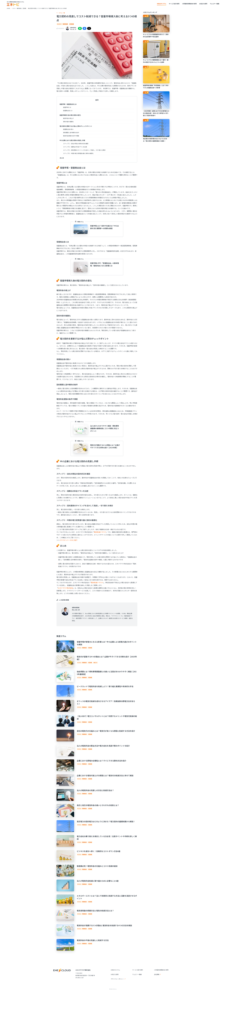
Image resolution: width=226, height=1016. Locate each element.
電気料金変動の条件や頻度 (71, 136)
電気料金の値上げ (68, 118)
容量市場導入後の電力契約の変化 (70, 115)
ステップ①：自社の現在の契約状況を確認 (75, 143)
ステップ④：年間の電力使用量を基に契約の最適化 (78, 153)
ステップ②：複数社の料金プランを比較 (75, 147)
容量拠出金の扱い (68, 129)
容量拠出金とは (67, 110)
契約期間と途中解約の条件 (71, 132)
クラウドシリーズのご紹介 (68, 540)
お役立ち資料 (203, 3)
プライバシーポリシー (117, 979)
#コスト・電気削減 (62, 24)
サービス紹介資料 (174, 3)
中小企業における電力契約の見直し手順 (72, 140)
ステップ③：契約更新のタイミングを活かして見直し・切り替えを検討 (84, 150)
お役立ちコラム (161, 3)
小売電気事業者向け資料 (189, 3)
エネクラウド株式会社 (65, 588)
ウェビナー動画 (214, 3)
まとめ (62, 158)
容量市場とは (67, 107)
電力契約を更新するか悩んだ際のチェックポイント (76, 126)
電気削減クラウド (100, 532)
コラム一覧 (62, 13)
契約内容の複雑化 (68, 121)
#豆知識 (71, 24)
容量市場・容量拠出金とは (68, 104)
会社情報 (156, 974)
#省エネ (95, 662)
